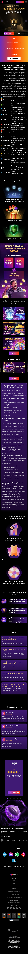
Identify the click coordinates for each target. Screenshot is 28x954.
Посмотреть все (14, 378)
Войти (19, 33)
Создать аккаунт (8, 33)
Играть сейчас (14, 58)
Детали (14, 353)
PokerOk (11, 936)
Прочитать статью (14, 792)
